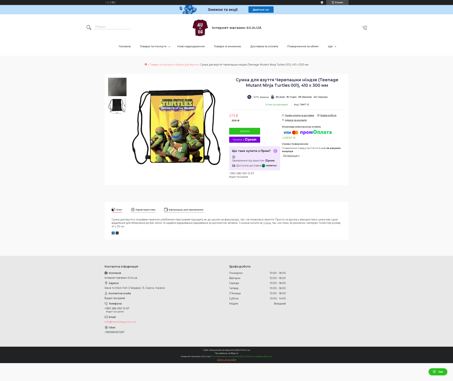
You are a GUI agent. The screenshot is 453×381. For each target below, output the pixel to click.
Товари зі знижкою (227, 46)
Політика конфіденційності (257, 356)
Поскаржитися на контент (225, 356)
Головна (125, 46)
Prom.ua (245, 350)
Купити (244, 131)
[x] (117, 233)
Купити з (238, 139)
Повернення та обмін (303, 46)
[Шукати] (89, 27)
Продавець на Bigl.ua (226, 353)
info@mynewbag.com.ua (120, 321)
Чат (440, 371)
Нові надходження (191, 46)
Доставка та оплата (264, 46)
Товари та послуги (153, 46)
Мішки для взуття (186, 64)
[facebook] (113, 233)
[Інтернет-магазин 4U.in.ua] (200, 28)
